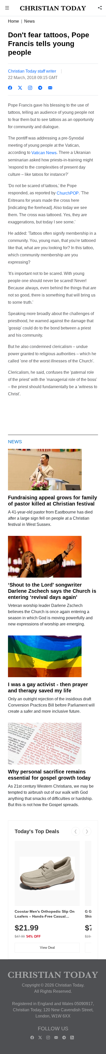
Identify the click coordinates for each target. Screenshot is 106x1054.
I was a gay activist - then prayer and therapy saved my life (48, 687)
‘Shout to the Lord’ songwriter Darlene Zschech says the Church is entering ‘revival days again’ (52, 591)
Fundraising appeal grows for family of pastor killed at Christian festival (52, 501)
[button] (7, 8)
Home (13, 21)
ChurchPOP (68, 193)
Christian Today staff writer (32, 71)
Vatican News (44, 153)
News (29, 21)
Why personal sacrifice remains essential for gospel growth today (49, 775)
